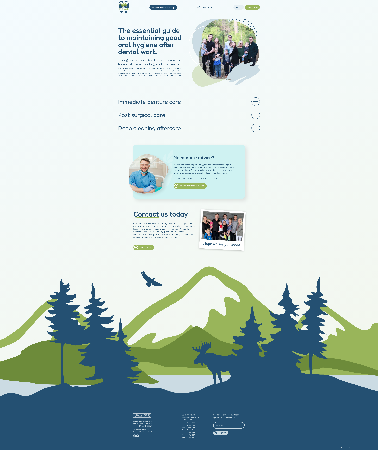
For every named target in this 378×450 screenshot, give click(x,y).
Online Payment (252, 7)
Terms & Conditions (9, 447)
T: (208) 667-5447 (205, 7)
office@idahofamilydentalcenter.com (152, 432)
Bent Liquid (370, 447)
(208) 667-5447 (147, 429)
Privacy (19, 447)
